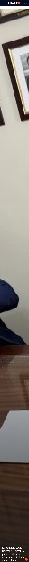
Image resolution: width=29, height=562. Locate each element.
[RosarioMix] (14, 3)
